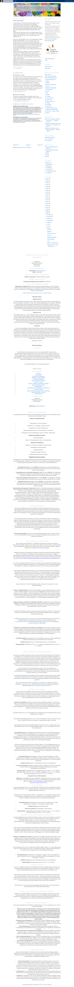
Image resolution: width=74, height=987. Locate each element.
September (49, 220)
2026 (47, 178)
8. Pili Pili (47, 91)
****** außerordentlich (49, 171)
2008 (47, 213)
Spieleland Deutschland (50, 137)
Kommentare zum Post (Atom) (24, 147)
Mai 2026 (47, 156)
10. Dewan (47, 94)
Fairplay (39, 56)
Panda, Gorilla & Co (51, 233)
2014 (47, 201)
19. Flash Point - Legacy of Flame (52, 111)
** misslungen (48, 164)
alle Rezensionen (48, 66)
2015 (47, 199)
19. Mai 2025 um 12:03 (19, 91)
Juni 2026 (47, 154)
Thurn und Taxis (48, 140)
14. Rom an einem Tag (49, 101)
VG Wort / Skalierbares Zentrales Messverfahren (38, 383)
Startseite (28, 144)
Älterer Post (40, 144)
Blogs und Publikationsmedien (38, 385)
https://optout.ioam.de (26, 684)
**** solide (47, 167)
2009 (47, 211)
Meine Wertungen (18, 20)
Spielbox (21, 56)
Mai (48, 228)
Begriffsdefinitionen (38, 393)
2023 (47, 184)
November (49, 216)
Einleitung (38, 373)
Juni (48, 226)
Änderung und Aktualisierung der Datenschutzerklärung (38, 390)
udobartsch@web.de (40, 270)
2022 (47, 186)
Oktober (49, 218)
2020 (47, 190)
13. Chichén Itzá (48, 99)
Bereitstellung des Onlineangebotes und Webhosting (38, 387)
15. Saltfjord (47, 102)
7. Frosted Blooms (49, 89)
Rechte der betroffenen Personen (38, 392)
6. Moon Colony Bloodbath (50, 87)
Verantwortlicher (38, 374)
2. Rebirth (47, 81)
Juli (48, 224)
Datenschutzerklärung (49, 58)
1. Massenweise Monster (50, 79)
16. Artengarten (48, 104)
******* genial (47, 172)
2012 (47, 205)
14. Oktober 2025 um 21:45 (20, 101)
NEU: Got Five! (48, 74)
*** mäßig (47, 166)
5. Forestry (47, 86)
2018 (47, 194)
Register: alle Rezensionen (52, 242)
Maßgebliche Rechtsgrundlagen (38, 377)
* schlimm (47, 162)
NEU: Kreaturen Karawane (50, 76)
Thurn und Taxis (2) (49, 138)
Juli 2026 (47, 153)
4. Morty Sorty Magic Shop (50, 84)
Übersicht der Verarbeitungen (38, 376)
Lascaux (49, 235)
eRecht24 (40, 340)
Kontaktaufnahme (38, 386)
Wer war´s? (49, 229)
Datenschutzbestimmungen (19, 114)
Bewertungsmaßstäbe (49, 40)
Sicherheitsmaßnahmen (38, 379)
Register (19, 68)
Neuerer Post (16, 144)
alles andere (47, 68)
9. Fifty (46, 92)
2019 (47, 192)
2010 (47, 209)
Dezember (49, 214)
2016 (47, 197)
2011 (47, 207)
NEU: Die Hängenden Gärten (51, 77)
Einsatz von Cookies (38, 382)
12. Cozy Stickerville (49, 97)
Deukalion (49, 231)
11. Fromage (47, 96)
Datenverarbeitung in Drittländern (38, 380)
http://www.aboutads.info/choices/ (22, 621)
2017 (47, 196)
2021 (47, 188)
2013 (47, 203)
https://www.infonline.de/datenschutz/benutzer (41, 685)
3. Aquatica (47, 82)
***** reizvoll (47, 169)
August (48, 222)
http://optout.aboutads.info (33, 623)
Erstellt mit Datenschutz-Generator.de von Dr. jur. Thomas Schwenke (37, 293)
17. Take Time (48, 106)
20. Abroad (47, 112)
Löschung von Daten (38, 389)
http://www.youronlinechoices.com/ (44, 621)
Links (46, 60)
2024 (47, 182)
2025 (47, 180)
